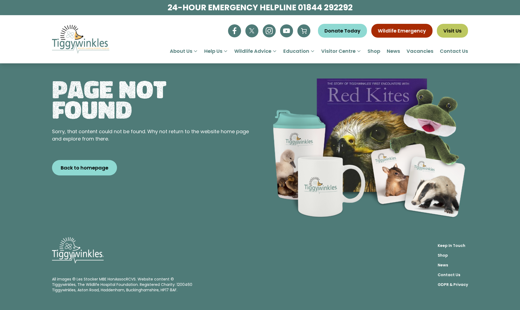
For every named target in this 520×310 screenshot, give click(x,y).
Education (296, 51)
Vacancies (420, 51)
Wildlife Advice (252, 51)
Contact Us (454, 51)
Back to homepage (84, 167)
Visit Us (452, 30)
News (393, 51)
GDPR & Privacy (453, 284)
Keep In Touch (451, 245)
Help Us (213, 51)
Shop (374, 51)
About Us (181, 51)
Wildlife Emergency (402, 30)
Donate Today (342, 30)
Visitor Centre (338, 51)
